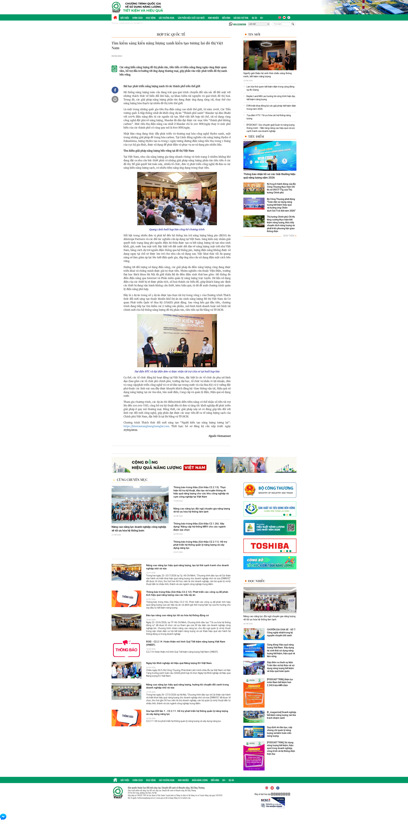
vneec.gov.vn (161, 797)
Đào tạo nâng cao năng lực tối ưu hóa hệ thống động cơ (177, 615)
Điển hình (226, 17)
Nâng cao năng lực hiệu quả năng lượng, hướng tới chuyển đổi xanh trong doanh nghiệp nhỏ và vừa (187, 686)
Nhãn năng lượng (200, 780)
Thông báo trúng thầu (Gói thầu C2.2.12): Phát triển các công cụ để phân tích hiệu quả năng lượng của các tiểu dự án (187, 594)
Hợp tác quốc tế (171, 34)
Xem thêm (289, 235)
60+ (261, 17)
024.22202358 (239, 24)
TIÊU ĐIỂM (256, 136)
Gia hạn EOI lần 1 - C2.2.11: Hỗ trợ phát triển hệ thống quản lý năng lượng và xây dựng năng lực (187, 713)
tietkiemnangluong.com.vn (146, 797)
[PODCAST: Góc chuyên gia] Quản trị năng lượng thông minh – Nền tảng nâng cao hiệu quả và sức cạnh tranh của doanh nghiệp (271, 128)
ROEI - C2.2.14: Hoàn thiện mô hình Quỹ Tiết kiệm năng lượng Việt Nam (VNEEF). (185, 643)
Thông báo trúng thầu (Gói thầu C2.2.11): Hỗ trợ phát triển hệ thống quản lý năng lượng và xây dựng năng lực (200, 544)
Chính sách (137, 17)
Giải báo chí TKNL (241, 17)
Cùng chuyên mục (132, 480)
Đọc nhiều (256, 581)
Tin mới (254, 34)
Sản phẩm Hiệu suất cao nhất (191, 17)
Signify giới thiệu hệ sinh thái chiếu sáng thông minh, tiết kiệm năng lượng (267, 75)
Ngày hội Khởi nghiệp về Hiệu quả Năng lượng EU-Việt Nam (179, 663)
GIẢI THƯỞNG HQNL (167, 17)
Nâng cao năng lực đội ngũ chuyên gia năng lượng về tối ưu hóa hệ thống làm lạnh (201, 510)
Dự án (254, 17)
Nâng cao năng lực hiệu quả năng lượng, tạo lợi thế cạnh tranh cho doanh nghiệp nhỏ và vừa (187, 567)
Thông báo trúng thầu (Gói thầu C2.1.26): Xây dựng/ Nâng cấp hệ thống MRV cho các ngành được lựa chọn (199, 526)
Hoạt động (151, 17)
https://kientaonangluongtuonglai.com (146, 426)
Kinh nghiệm (213, 17)
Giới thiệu (124, 17)
